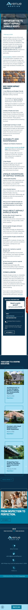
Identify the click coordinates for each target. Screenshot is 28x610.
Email (7, 313)
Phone (7, 309)
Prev (2, 466)
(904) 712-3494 (14, 549)
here (21, 294)
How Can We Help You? (11, 317)
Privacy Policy (22, 576)
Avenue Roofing (7, 56)
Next (26, 466)
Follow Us (14, 570)
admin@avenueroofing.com (14, 556)
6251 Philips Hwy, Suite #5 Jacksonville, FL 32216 (14, 563)
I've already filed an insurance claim (12, 322)
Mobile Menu (2, 607)
